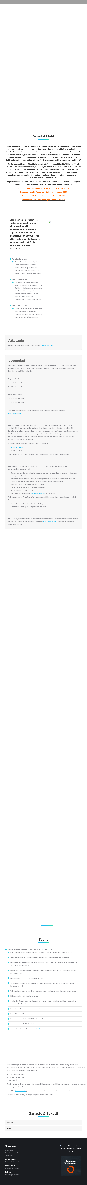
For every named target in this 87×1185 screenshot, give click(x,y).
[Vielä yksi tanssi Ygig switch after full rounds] (14, 826)
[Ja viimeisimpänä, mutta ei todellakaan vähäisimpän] (14, 777)
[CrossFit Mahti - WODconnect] (71, 1176)
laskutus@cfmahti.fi (15, 413)
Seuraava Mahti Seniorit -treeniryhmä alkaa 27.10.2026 (43, 196)
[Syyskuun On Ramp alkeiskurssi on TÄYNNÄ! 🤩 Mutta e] (53, 650)
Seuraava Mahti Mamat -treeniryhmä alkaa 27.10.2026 (43, 200)
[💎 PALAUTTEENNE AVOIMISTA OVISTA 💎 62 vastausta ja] (34, 667)
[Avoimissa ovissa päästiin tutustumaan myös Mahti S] (53, 773)
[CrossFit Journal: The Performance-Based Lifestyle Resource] (71, 1151)
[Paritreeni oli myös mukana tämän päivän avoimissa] (34, 768)
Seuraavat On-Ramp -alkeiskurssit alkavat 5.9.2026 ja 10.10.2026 (43, 188)
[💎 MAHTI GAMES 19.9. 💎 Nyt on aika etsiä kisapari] (14, 687)
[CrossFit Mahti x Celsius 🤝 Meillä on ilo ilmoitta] (72, 654)
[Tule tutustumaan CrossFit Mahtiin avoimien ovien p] (53, 853)
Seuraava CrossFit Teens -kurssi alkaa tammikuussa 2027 (43, 192)
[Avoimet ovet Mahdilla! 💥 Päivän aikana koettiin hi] (72, 766)
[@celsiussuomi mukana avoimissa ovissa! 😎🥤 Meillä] (34, 842)
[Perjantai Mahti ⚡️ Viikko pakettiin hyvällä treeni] (72, 819)
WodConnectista (47, 345)
